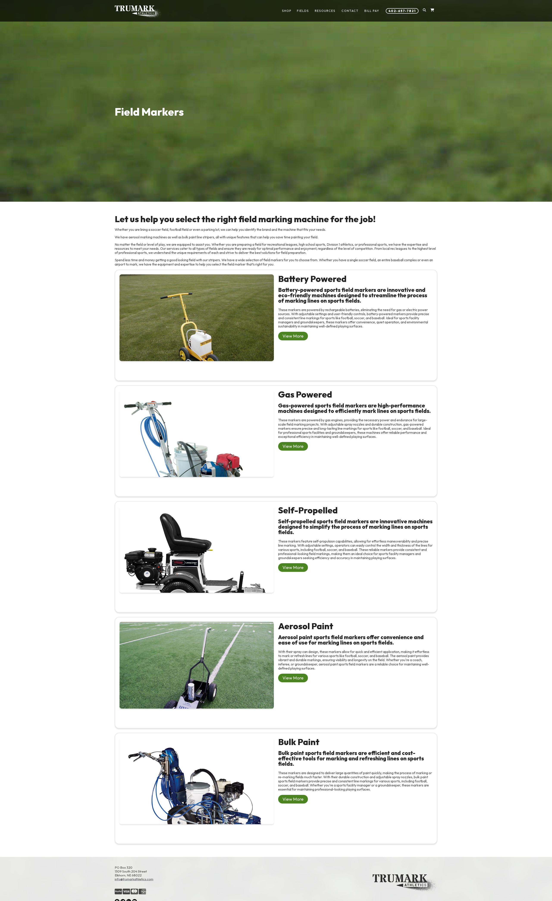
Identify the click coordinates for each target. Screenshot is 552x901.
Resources (325, 11)
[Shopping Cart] (432, 11)
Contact (350, 11)
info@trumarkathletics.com (134, 879)
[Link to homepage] (138, 11)
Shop (287, 11)
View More (293, 336)
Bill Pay (371, 11)
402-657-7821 (402, 11)
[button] (424, 11)
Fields (303, 11)
